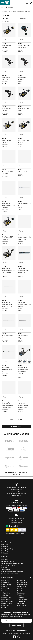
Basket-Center (5, 580)
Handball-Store (6, 597)
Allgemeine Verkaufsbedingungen (12, 563)
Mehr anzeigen (17, 427)
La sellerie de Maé (7, 601)
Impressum (4, 567)
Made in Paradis (6, 603)
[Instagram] (18, 637)
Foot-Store (4, 591)
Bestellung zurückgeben (16, 522)
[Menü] (2, 7)
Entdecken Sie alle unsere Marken (16, 474)
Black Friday (12, 11)
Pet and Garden (22, 583)
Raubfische (20, 11)
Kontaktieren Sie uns (16, 489)
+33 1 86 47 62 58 (16, 495)
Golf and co (5, 595)
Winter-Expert (21, 605)
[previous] (1, 453)
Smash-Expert (21, 587)
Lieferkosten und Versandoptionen (12, 572)
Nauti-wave (5, 605)
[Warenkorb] (31, 2)
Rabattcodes (5, 553)
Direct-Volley (5, 587)
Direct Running (6, 585)
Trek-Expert (20, 597)
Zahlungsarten (5, 570)
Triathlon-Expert (22, 599)
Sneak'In (20, 589)
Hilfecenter (4, 547)
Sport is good (21, 593)
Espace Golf (5, 589)
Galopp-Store (5, 593)
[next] (32, 453)
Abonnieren (16, 625)
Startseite (4, 11)
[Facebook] (14, 637)
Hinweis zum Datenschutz (9, 574)
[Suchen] (6, 7)
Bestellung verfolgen (7, 549)
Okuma (4, 44)
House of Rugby (6, 599)
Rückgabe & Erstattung (8, 565)
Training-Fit (20, 595)
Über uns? (4, 559)
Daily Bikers (5, 583)
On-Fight (4, 607)
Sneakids (20, 591)
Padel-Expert (21, 580)
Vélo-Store (20, 603)
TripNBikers (21, 601)
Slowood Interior (22, 585)
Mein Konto (5, 545)
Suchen (10, 7)
